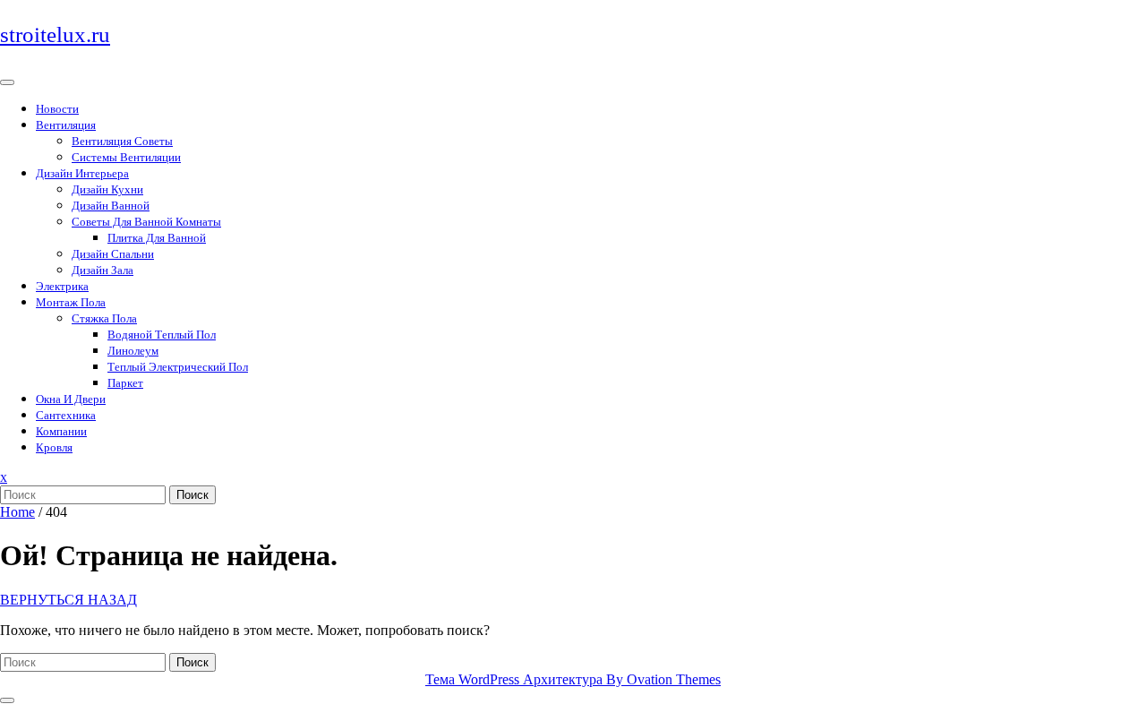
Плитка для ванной (156, 238)
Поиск (192, 495)
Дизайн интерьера (82, 173)
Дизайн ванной (111, 205)
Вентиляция (66, 125)
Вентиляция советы (122, 141)
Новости (57, 109)
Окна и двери (71, 399)
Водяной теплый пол (161, 334)
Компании (61, 431)
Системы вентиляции (126, 157)
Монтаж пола (71, 302)
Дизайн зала (102, 270)
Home (17, 511)
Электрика (62, 286)
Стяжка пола (104, 318)
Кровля (54, 447)
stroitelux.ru (55, 34)
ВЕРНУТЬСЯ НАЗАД (68, 599)
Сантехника (66, 415)
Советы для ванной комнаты (146, 221)
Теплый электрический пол (177, 366)
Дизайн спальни (113, 254)
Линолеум (132, 350)
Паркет (125, 383)
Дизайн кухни (107, 189)
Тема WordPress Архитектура (573, 679)
